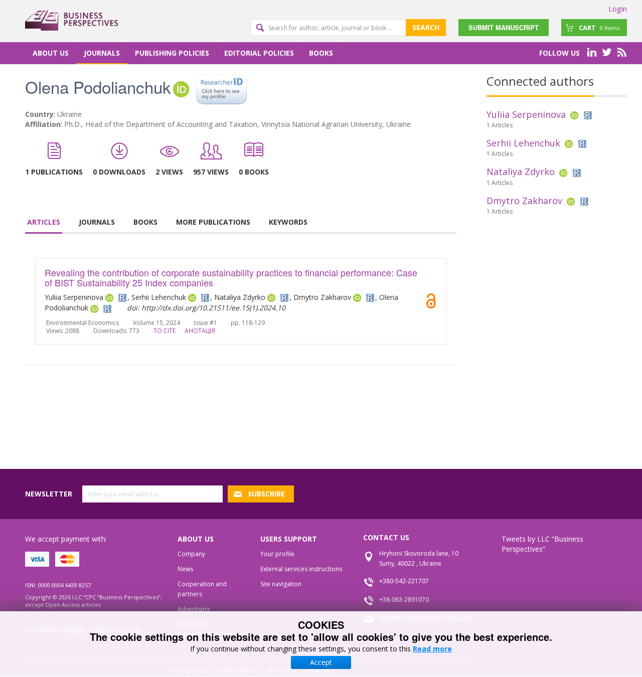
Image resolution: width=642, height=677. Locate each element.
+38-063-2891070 (404, 599)
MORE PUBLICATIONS (213, 222)
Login (617, 9)
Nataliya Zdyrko (521, 171)
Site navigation (280, 584)
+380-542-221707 (404, 581)
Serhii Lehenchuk (523, 143)
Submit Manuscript (503, 27)
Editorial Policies (259, 53)
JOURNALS (97, 222)
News (185, 569)
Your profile (277, 554)
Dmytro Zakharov (524, 201)
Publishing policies (172, 53)
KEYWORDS (288, 222)
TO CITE (164, 330)
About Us (51, 53)
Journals (102, 53)
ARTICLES (43, 222)
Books (321, 53)
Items (599, 27)
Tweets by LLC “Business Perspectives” (542, 544)
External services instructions (301, 569)
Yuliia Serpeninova (526, 114)
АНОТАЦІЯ (200, 330)
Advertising (194, 609)
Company (191, 554)
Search (425, 27)
